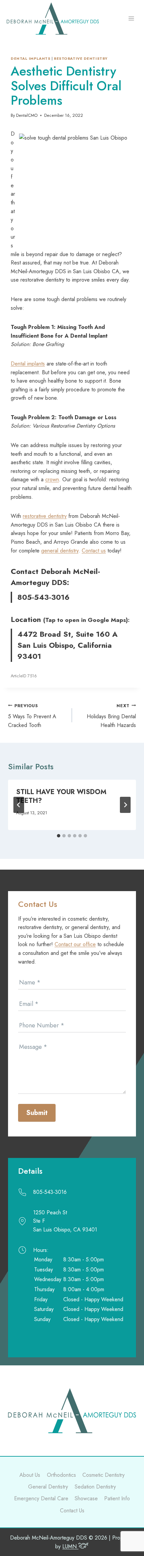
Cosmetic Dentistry (103, 1475)
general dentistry (59, 550)
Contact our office (75, 944)
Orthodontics (61, 1475)
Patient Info (117, 1498)
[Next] (125, 805)
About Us (29, 1475)
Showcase (86, 1498)
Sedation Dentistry (95, 1487)
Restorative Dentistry (80, 58)
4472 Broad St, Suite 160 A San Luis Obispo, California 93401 (67, 645)
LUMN (70, 1546)
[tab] (58, 835)
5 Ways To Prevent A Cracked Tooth (32, 715)
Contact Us (72, 1510)
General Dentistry (48, 1487)
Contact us (94, 550)
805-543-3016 (43, 597)
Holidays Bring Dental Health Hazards (111, 715)
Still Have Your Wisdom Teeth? (61, 796)
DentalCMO (27, 115)
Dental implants (30, 58)
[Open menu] (131, 18)
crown (52, 479)
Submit (37, 1113)
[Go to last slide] (18, 805)
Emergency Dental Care (41, 1498)
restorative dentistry (45, 516)
